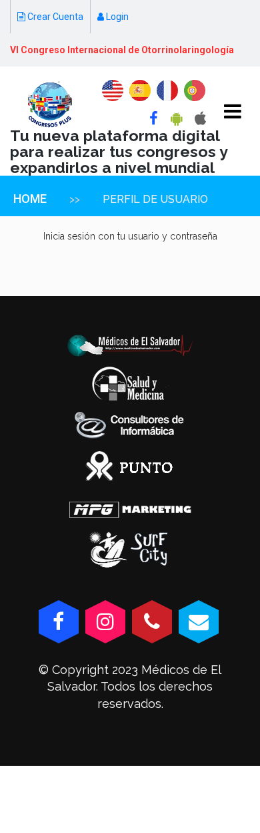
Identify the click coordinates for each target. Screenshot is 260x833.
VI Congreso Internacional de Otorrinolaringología (122, 50)
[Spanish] (140, 90)
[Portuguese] (194, 90)
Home (30, 199)
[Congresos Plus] (50, 104)
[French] (167, 90)
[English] (112, 90)
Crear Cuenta (54, 16)
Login (116, 16)
